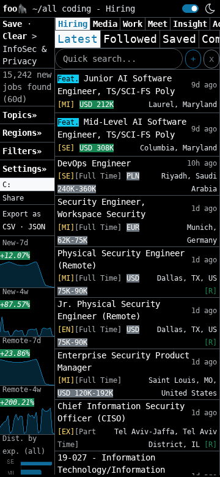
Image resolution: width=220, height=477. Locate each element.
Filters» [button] (22, 151)
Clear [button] (17, 36)
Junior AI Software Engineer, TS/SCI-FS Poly (116, 84)
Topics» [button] (19, 115)
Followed (130, 39)
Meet (157, 24)
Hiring (72, 24)
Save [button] (14, 24)
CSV (8, 227)
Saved (179, 39)
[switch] (190, 8)
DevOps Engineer (94, 163)
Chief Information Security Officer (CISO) (121, 412)
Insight (190, 24)
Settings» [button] (24, 169)
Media (105, 24)
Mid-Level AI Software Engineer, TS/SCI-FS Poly (121, 128)
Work (132, 24)
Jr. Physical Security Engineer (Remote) (108, 310)
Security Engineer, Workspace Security (101, 208)
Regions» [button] (22, 133)
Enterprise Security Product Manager (123, 361)
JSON (36, 227)
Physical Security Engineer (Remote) (121, 259)
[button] (27, 184)
